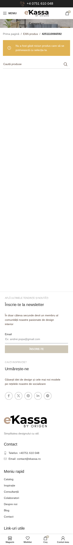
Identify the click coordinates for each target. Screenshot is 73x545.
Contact (8, 516)
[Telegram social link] (48, 396)
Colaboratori (11, 497)
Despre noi (10, 504)
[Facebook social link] (9, 396)
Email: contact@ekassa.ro (25, 458)
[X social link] (18, 396)
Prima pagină (11, 33)
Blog (6, 510)
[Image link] (25, 421)
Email (8, 334)
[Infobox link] (36, 3)
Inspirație (9, 485)
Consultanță (11, 491)
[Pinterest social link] (28, 396)
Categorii (35, 23)
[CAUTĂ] (65, 64)
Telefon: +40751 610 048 (24, 452)
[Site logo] (36, 13)
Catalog (8, 479)
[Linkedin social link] (38, 396)
